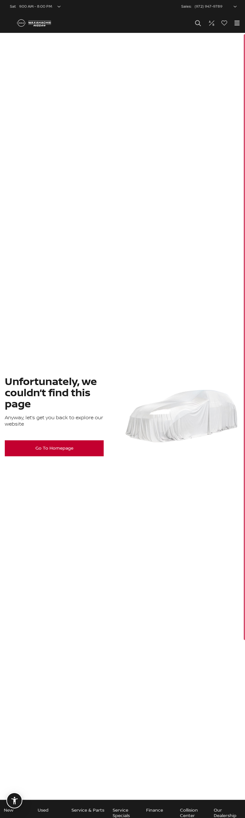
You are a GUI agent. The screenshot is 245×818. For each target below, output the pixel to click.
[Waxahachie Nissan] (34, 23)
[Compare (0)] (211, 23)
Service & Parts (87, 810)
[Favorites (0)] (224, 23)
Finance (154, 810)
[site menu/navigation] (237, 23)
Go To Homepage (54, 448)
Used (43, 810)
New (8, 810)
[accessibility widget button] (14, 800)
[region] (122, 425)
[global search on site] (198, 23)
